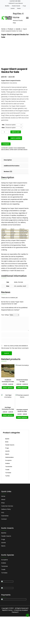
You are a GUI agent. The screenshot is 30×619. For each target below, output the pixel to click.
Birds (6, 442)
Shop (3, 503)
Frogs (24, 6)
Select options (8, 387)
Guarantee (4, 516)
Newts (19, 8)
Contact (4, 519)
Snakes (7, 463)
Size (3, 127)
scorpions (15, 259)
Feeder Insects (16, 6)
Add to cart (16, 132)
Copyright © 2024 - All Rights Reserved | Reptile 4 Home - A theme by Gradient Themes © (15, 610)
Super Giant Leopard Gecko (18, 149)
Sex (3, 125)
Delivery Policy (6, 509)
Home (3, 496)
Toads (7, 469)
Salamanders (9, 457)
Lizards (12, 8)
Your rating (5, 315)
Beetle (7, 439)
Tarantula (4, 566)
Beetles (7, 6)
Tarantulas (8, 466)
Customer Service (7, 506)
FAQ (2, 512)
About (3, 499)
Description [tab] (8, 160)
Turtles (7, 476)
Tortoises (8, 472)
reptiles (23, 254)
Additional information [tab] (11, 166)
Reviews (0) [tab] (8, 171)
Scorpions (8, 460)
